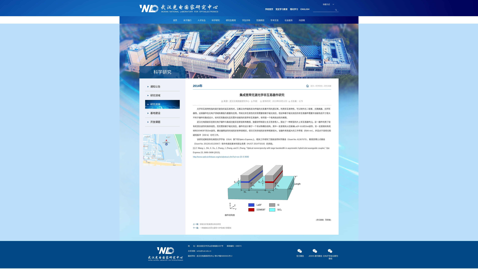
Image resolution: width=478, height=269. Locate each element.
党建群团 (260, 20)
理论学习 (294, 9)
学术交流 (274, 20)
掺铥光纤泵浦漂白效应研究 (210, 224)
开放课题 (155, 122)
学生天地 (246, 20)
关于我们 (187, 20)
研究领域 (155, 95)
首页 (175, 20)
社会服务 (289, 20)
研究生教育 (231, 20)
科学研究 (216, 20)
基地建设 (155, 113)
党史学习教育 (282, 9)
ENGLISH (304, 9)
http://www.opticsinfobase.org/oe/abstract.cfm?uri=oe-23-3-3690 (221, 157)
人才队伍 (202, 20)
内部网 (302, 20)
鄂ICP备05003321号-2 (223, 256)
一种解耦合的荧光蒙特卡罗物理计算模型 (215, 228)
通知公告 (155, 86)
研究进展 (155, 104)
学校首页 (269, 9)
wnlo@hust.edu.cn (204, 251)
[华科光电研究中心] (178, 8)
